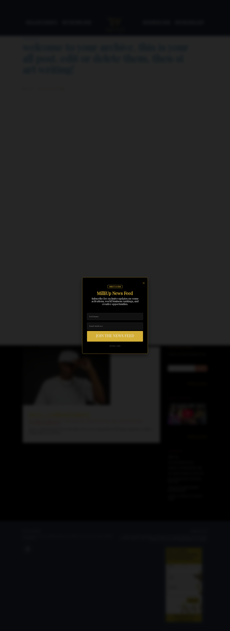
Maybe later (115, 346)
